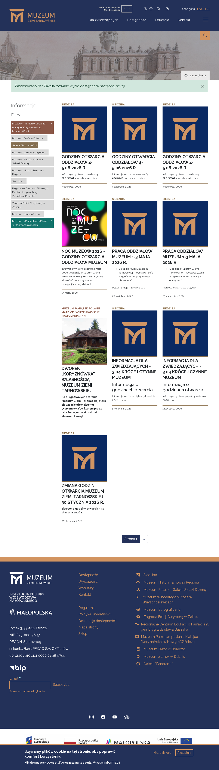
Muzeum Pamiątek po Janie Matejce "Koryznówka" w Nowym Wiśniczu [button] (28, 127)
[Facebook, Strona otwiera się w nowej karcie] (103, 717)
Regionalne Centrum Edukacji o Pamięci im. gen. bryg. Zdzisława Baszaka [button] (30, 192)
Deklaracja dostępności (96, 621)
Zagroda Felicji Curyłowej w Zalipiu (171, 617)
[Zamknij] (202, 86)
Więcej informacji (106, 762)
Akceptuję (184, 752)
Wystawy (86, 588)
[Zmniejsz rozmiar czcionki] (151, 9)
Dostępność (136, 20)
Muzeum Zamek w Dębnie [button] (28, 152)
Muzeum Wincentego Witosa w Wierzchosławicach (167, 599)
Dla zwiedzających (103, 20)
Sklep (82, 634)
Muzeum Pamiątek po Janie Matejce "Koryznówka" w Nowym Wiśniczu (169, 639)
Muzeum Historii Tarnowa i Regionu (171, 582)
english (203, 8)
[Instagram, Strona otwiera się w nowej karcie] (91, 717)
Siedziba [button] (17, 181)
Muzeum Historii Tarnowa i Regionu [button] (28, 172)
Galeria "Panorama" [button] (23, 145)
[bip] (18, 668)
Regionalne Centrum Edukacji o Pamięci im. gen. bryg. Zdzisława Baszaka (175, 626)
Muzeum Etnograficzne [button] (26, 214)
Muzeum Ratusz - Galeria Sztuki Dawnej (175, 590)
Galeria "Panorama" (158, 664)
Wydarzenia (88, 581)
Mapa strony (88, 627)
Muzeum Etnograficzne (162, 609)
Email (13, 678)
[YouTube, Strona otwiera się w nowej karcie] (114, 717)
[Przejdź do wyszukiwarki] (205, 35)
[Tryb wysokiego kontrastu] (158, 9)
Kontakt (184, 20)
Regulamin (86, 608)
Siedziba (150, 575)
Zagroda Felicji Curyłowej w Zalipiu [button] (28, 205)
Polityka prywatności (94, 614)
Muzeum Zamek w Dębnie (164, 657)
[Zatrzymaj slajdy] (167, 9)
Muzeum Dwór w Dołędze (164, 649)
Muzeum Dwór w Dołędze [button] (27, 138)
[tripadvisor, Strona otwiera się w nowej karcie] (127, 717)
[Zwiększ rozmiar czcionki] (145, 9)
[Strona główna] (33, 15)
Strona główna (198, 75)
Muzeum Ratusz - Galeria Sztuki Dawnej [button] (27, 161)
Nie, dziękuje (162, 752)
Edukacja (162, 20)
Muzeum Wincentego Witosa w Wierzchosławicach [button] (29, 223)
